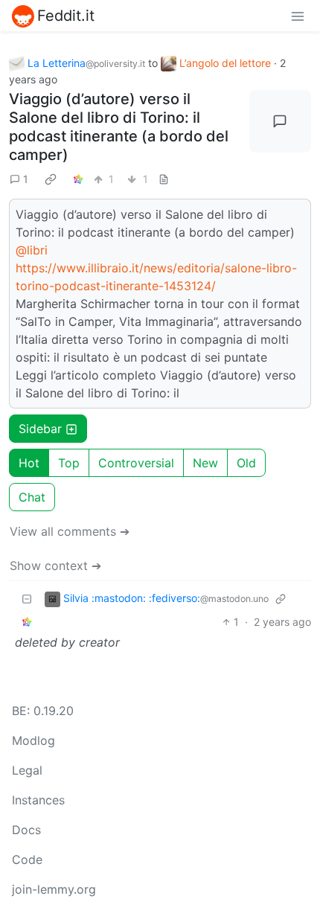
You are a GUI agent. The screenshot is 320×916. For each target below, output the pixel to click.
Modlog (33, 740)
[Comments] (280, 121)
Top (69, 462)
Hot (29, 462)
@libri (32, 250)
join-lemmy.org (54, 889)
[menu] (297, 15)
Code (27, 859)
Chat (32, 497)
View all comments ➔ (69, 531)
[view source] (164, 179)
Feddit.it (66, 16)
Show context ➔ (55, 565)
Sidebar (40, 428)
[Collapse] (27, 598)
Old (246, 462)
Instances (38, 799)
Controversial (136, 462)
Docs (26, 829)
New (205, 462)
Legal (27, 770)
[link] (50, 178)
